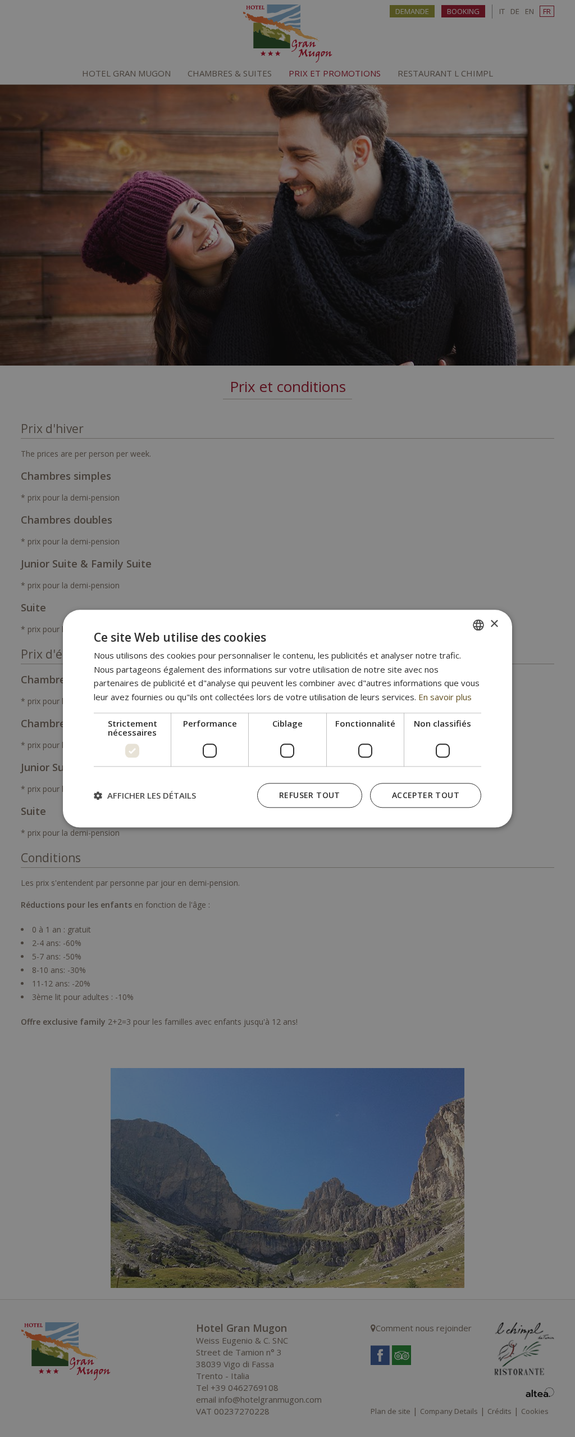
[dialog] (287, 718)
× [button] (494, 624)
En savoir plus (445, 696)
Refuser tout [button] (309, 795)
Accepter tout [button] (425, 795)
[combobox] (478, 624)
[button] (145, 795)
